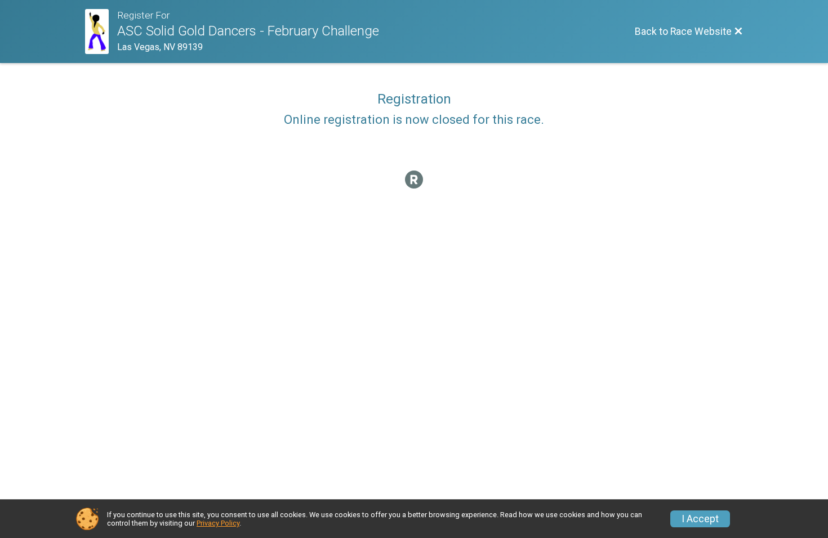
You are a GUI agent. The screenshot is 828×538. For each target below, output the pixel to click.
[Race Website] (101, 31)
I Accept (700, 518)
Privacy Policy (218, 523)
